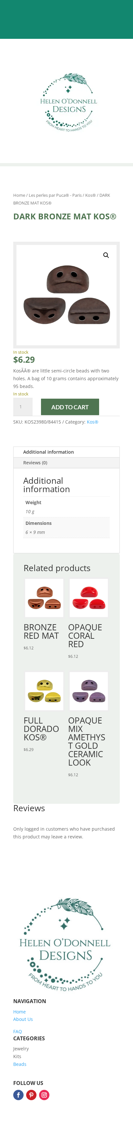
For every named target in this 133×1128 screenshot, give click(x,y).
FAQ (17, 1031)
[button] (106, 255)
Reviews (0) (35, 462)
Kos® (90, 195)
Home (19, 195)
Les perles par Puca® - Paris (55, 195)
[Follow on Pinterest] (31, 1095)
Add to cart (70, 407)
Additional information (48, 452)
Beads (19, 1064)
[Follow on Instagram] (44, 1095)
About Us (23, 1019)
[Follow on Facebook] (18, 1095)
